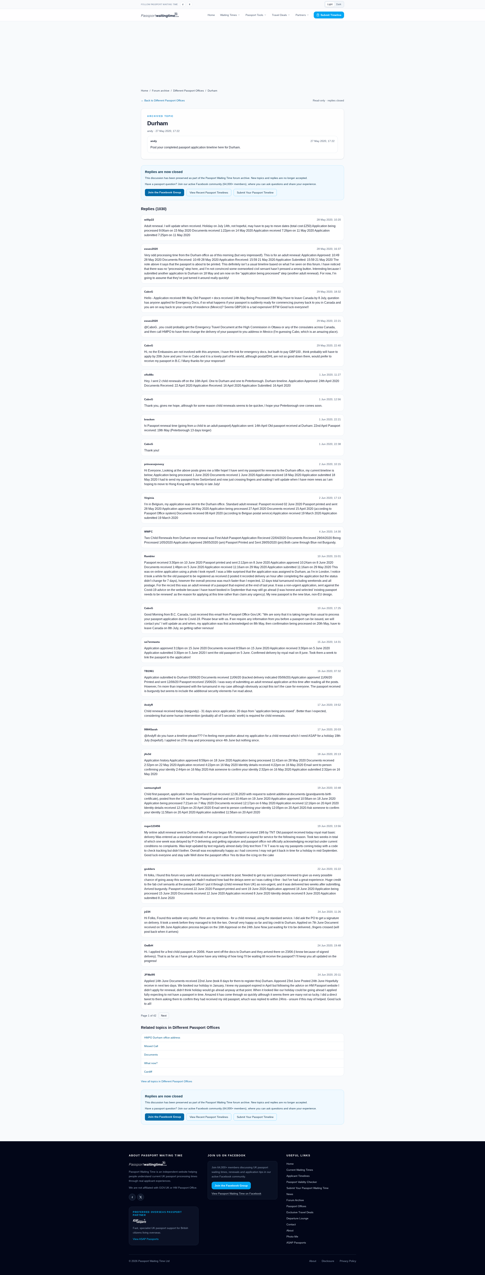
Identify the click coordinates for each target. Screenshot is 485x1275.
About (289, 1230)
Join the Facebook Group (164, 192)
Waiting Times (228, 14)
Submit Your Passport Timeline (255, 192)
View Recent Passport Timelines (209, 192)
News (289, 1194)
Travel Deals (279, 14)
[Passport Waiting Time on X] (140, 1197)
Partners (301, 14)
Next (164, 1015)
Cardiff (148, 1071)
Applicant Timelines (298, 1175)
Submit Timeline (331, 14)
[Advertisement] (242, 49)
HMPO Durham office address (162, 1037)
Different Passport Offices (188, 90)
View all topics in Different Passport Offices (166, 1081)
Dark (338, 4)
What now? (151, 1063)
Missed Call (151, 1046)
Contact (291, 1224)
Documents (151, 1054)
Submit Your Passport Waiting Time (307, 1188)
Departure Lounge (297, 1218)
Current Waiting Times (299, 1169)
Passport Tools (254, 14)
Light (329, 4)
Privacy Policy (348, 1260)
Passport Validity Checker (301, 1181)
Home (211, 14)
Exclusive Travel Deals (299, 1212)
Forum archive (160, 90)
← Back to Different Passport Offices (163, 100)
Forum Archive (295, 1200)
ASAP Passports (296, 1242)
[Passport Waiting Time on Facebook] (182, 4)
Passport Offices (296, 1206)
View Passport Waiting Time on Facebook (236, 1193)
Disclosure (328, 1260)
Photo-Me (292, 1236)
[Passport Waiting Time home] (160, 15)
